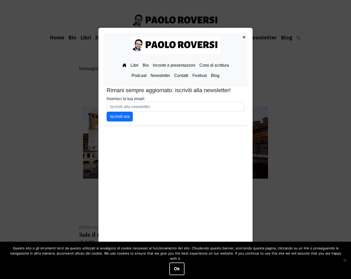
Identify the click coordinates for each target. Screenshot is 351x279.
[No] (344, 260)
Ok (177, 268)
